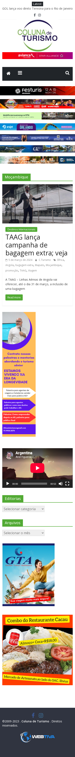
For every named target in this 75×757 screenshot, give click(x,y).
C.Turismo (45, 260)
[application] (37, 468)
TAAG (23, 270)
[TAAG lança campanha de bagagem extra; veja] (37, 186)
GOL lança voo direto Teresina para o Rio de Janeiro (37, 8)
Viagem (32, 270)
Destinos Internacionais (21, 229)
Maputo (39, 265)
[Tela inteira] (67, 484)
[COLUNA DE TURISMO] (8, 74)
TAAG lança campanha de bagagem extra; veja (36, 244)
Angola (9, 265)
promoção (11, 270)
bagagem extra (24, 265)
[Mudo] (61, 484)
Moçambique (53, 265)
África (60, 260)
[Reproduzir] (8, 484)
